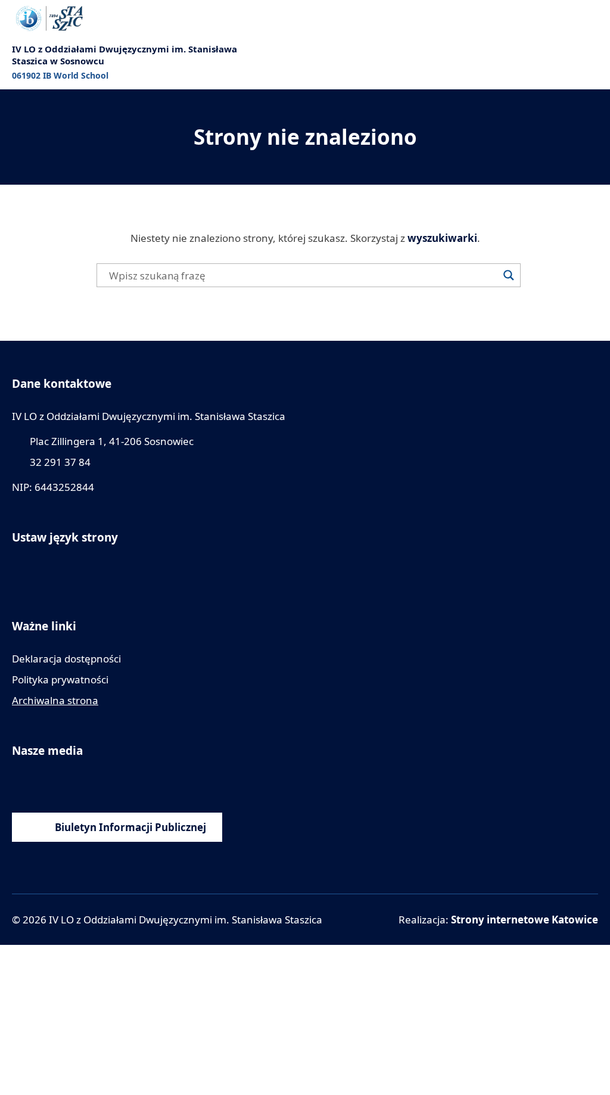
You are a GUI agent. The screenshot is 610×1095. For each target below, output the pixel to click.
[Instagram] (73, 783)
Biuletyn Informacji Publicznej (130, 827)
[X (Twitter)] (99, 783)
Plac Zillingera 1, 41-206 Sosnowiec (112, 441)
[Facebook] (19, 783)
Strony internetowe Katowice (524, 919)
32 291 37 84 (60, 462)
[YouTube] (46, 783)
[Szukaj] (508, 275)
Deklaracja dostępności (66, 658)
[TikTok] (126, 783)
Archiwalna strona (55, 700)
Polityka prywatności (60, 679)
